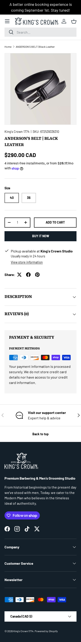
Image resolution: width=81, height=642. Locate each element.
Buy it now (40, 236)
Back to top (40, 434)
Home (7, 46)
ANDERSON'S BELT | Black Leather (35, 46)
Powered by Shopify (46, 631)
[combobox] (40, 32)
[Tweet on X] (19, 274)
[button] (74, 21)
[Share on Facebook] (28, 274)
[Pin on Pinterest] (37, 274)
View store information (27, 262)
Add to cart (55, 222)
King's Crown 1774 (16, 132)
